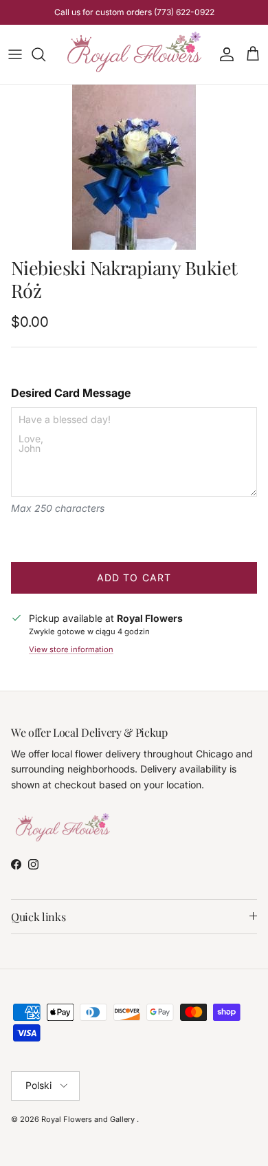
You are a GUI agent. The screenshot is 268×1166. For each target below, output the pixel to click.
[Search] (45, 54)
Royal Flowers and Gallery (89, 1119)
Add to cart (134, 577)
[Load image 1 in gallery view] (134, 167)
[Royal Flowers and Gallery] (134, 54)
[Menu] (15, 54)
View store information (71, 649)
